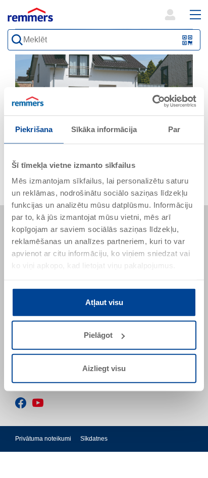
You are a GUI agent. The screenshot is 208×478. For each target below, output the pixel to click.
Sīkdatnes (94, 438)
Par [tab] (174, 129)
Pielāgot (98, 335)
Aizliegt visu (104, 368)
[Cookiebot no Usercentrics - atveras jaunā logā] (152, 101)
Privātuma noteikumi (43, 438)
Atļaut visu (104, 301)
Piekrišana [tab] (34, 129)
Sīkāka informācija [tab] (104, 129)
